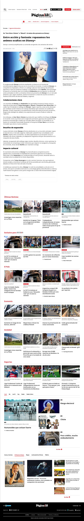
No (9, 394)
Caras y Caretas (8, 455)
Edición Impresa (11, 9)
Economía (35, 9)
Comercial (75, 505)
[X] (13, 510)
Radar (23, 394)
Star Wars (13, 179)
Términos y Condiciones (53, 514)
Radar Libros (30, 394)
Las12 (13, 394)
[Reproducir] (51, 9)
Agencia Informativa (14, 28)
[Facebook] (9, 510)
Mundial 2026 (36, 21)
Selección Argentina (45, 21)
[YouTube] (16, 510)
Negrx (27, 455)
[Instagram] (11, 510)
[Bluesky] (15, 510)
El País (29, 9)
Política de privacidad (41, 514)
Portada (5, 28)
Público (47, 455)
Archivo (27, 514)
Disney (7, 179)
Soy (18, 394)
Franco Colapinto (54, 21)
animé (20, 179)
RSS (80, 505)
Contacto (33, 514)
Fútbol (29, 21)
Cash (5, 394)
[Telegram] (18, 510)
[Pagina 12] (42, 16)
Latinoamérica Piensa (37, 455)
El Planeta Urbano (19, 455)
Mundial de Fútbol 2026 (22, 9)
